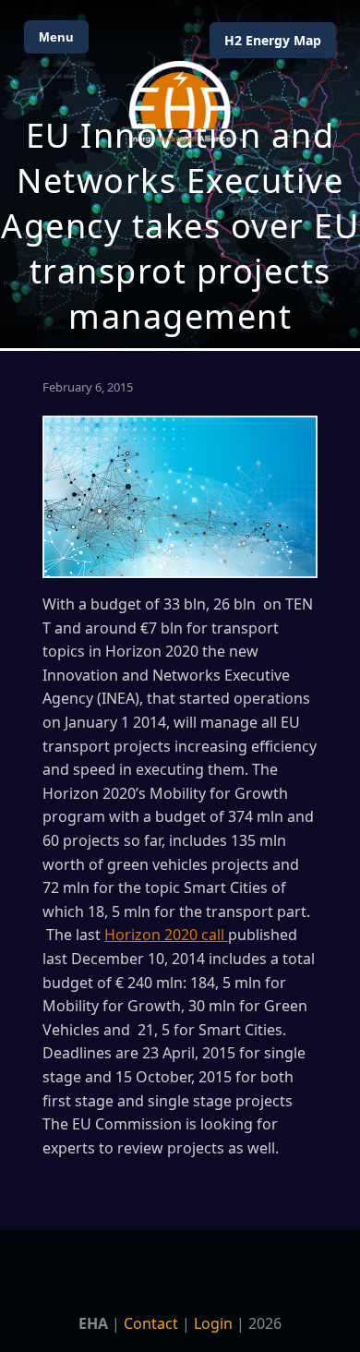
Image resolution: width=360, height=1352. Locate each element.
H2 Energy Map (272, 40)
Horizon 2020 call (166, 934)
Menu (56, 37)
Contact (151, 1323)
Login (213, 1323)
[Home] (180, 102)
